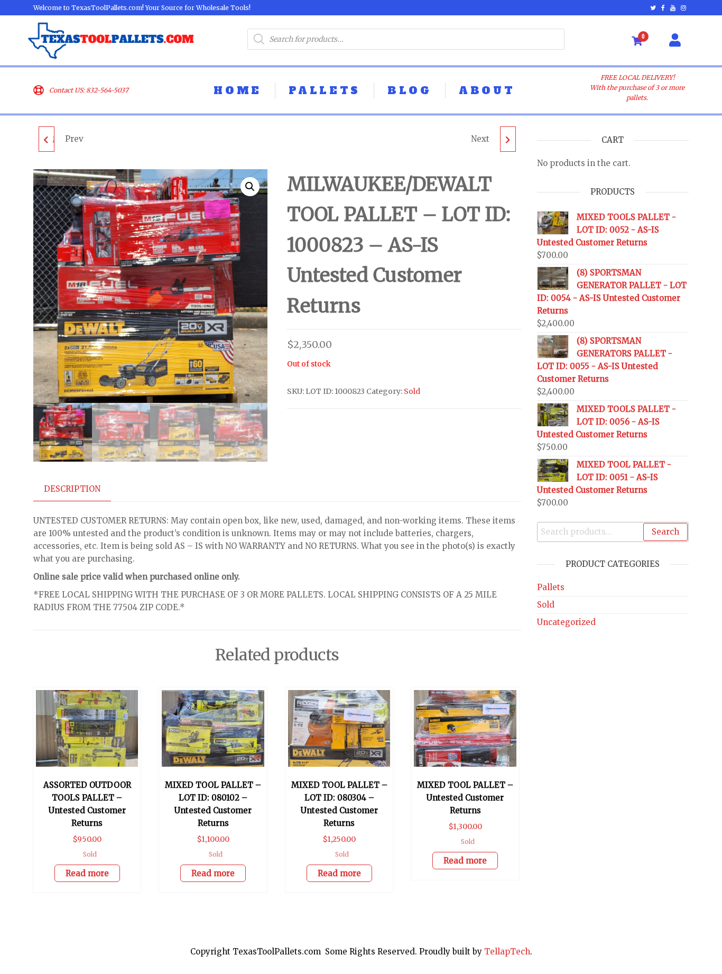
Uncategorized (566, 622)
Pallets (550, 587)
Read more (87, 873)
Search (665, 532)
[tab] (80, 489)
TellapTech (507, 952)
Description (72, 489)
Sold (412, 391)
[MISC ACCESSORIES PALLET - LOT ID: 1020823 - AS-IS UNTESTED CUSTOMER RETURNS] (508, 139)
